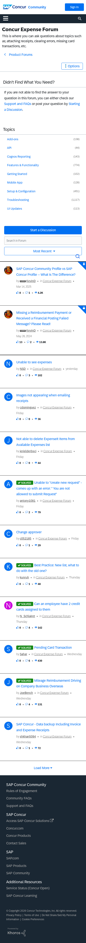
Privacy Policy (14, 915)
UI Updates (14, 208)
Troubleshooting (18, 200)
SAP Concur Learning (21, 895)
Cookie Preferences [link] (33, 919)
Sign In (74, 7)
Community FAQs (19, 798)
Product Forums (20, 54)
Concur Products (18, 835)
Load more (41, 768)
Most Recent (42, 251)
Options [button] (74, 66)
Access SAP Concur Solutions (28, 821)
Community (37, 7)
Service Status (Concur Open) (27, 888)
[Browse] (7, 18)
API (9, 147)
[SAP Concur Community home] (14, 6)
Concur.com (14, 828)
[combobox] (43, 240)
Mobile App (15, 182)
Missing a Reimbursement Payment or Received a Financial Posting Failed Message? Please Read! (43, 318)
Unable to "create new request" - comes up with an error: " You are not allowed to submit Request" (49, 488)
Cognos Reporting (18, 156)
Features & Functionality (23, 165)
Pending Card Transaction (53, 647)
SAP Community (18, 873)
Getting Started (17, 174)
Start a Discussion (43, 230)
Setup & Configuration (21, 191)
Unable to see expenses (34, 362)
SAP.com (12, 858)
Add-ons (12, 139)
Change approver (29, 532)
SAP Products (16, 866)
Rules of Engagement (21, 791)
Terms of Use (31, 915)
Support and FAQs (17, 104)
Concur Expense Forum (57, 281)
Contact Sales (16, 843)
